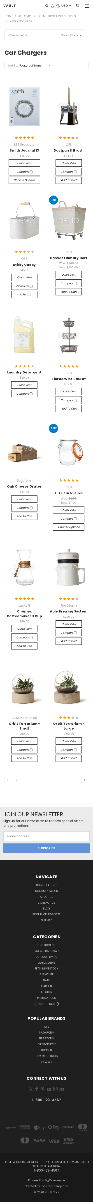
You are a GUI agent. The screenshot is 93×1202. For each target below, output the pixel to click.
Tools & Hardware (46, 951)
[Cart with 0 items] (77, 6)
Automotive (46, 963)
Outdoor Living (46, 957)
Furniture (46, 974)
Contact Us (46, 903)
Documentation (46, 891)
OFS (46, 1027)
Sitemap (46, 920)
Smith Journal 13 (24, 150)
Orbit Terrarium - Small (24, 726)
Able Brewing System (68, 611)
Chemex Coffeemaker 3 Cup (24, 613)
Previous (7, 1197)
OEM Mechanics (46, 1056)
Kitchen (46, 992)
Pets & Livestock (46, 968)
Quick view (24, 163)
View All (46, 1062)
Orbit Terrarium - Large (68, 726)
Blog (46, 908)
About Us (46, 897)
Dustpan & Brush (69, 150)
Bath (46, 980)
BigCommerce (54, 1180)
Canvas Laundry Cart (69, 258)
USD (64, 5)
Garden (46, 986)
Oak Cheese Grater (24, 486)
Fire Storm (46, 1038)
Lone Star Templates (55, 1186)
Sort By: (12, 65)
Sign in (37, 914)
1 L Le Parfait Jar (69, 493)
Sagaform (46, 1032)
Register (54, 914)
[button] (45, 35)
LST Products (46, 1044)
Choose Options (24, 180)
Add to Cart (69, 180)
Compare (23, 172)
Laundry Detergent (24, 372)
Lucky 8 (46, 1050)
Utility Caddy (24, 265)
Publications (46, 998)
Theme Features (47, 885)
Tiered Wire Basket (69, 379)
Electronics (46, 945)
